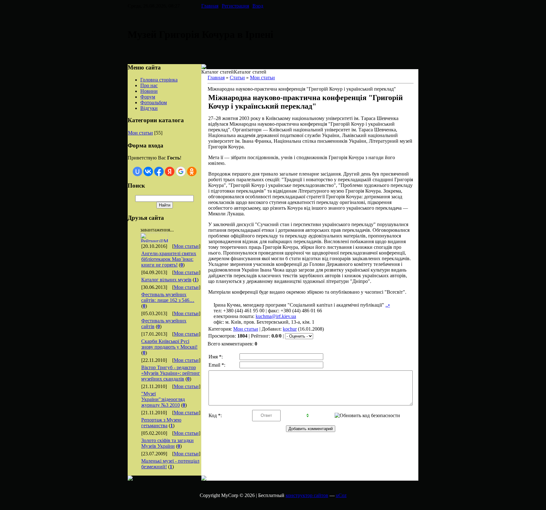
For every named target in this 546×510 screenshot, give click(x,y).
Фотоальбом (153, 102)
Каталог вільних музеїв (166, 279)
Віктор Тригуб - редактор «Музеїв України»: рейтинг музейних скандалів (170, 373)
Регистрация (235, 6)
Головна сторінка (159, 79)
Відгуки (149, 108)
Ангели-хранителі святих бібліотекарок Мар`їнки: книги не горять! (168, 259)
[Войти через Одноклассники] (192, 171)
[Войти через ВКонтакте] (148, 171)
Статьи (237, 77)
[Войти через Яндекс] (169, 171)
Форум (147, 96)
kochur (290, 329)
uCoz (341, 495)
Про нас (149, 85)
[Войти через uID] (137, 171)
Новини (149, 91)
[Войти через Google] (181, 171)
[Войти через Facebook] (159, 171)
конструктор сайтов (307, 495)
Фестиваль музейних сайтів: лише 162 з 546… (167, 297)
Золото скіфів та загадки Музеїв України (167, 443)
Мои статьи (140, 132)
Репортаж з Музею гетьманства (161, 422)
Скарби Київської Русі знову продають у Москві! (169, 344)
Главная (209, 6)
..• (387, 305)
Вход (257, 6)
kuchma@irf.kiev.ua (276, 316)
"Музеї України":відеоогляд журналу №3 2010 (163, 399)
